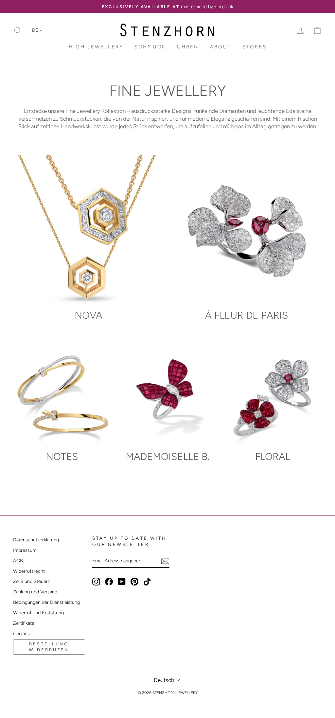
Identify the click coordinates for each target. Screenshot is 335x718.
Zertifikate (23, 623)
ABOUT (220, 47)
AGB (18, 561)
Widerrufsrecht (29, 571)
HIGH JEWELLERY (96, 47)
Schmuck (150, 47)
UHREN (188, 47)
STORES (254, 47)
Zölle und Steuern (31, 581)
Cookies (21, 634)
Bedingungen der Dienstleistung (46, 602)
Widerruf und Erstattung (38, 613)
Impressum (24, 550)
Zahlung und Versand (35, 592)
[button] (37, 30)
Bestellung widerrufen (49, 646)
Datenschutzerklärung (36, 540)
